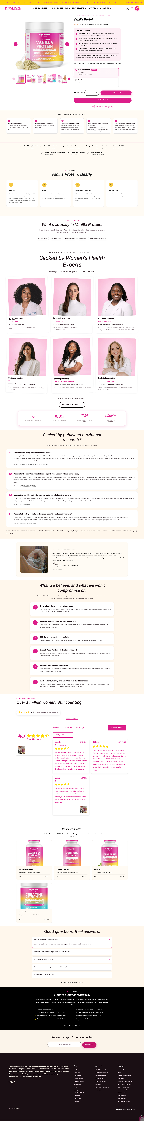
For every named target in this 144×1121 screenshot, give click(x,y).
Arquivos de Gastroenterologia (28, 523)
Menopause (77, 1084)
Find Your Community (102, 1087)
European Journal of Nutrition (28, 485)
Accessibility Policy (123, 1101)
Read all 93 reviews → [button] (72, 718)
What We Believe (101, 1076)
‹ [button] (15, 44)
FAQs (119, 1073)
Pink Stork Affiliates (123, 1084)
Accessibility (121, 1099)
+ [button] (96, 93)
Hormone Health (79, 1081)
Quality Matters (101, 1081)
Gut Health (77, 1096)
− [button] (87, 93)
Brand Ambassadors (123, 1087)
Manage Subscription (124, 1076)
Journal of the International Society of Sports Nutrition (34, 464)
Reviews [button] (57, 728)
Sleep (75, 1087)
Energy (76, 1090)
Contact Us (120, 1070)
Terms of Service (122, 1090)
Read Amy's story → (58, 569)
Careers (98, 1090)
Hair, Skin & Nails (79, 1093)
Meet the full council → (72, 405)
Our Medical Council (102, 1073)
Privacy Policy (121, 1093)
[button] (41, 8)
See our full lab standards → (72, 1025)
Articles (98, 1084)
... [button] (79, 769)
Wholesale (120, 1078)
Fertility (76, 1070)
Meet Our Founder (101, 1070)
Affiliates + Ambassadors (125, 1081)
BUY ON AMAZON (91, 99)
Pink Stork (17, 1108)
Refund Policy (121, 1096)
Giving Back (99, 1078)
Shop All (76, 1101)
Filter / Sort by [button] (61, 735)
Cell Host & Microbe (25, 504)
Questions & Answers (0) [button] (74, 728)
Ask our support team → (76, 982)
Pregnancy (77, 1073)
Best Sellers (77, 1099)
